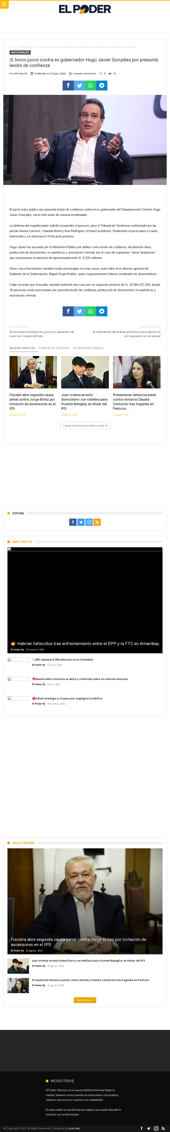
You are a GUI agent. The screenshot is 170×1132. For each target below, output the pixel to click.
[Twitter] (81, 522)
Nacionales (26, 46)
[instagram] (89, 522)
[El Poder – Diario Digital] (85, 5)
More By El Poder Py (54, 348)
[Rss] (97, 522)
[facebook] (68, 85)
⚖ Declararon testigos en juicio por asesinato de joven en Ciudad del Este (42, 331)
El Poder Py (20, 73)
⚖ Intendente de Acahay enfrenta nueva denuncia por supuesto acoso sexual (126, 331)
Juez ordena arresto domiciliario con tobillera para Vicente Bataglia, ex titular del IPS (84, 402)
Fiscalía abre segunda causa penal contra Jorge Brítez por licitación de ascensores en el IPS (33, 402)
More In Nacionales (88, 348)
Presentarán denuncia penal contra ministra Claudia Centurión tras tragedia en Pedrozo (134, 402)
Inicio (13, 46)
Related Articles (22, 348)
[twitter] (79, 85)
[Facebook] (72, 522)
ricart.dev (74, 1128)
